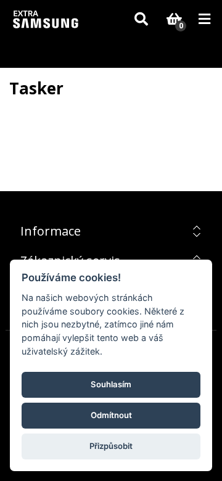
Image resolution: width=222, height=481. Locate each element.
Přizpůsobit (111, 446)
